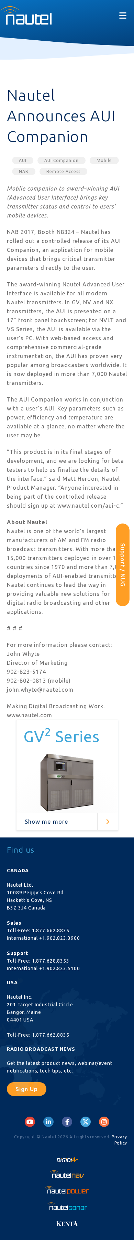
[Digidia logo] (67, 1157)
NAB (24, 171)
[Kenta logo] (67, 1221)
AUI (22, 160)
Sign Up (26, 1089)
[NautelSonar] (67, 1205)
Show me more (46, 821)
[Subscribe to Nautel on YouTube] (29, 1121)
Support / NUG (123, 565)
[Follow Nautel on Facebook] (67, 1121)
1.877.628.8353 (50, 961)
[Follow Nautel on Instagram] (104, 1121)
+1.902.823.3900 (59, 938)
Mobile (104, 160)
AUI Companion (61, 160)
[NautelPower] (67, 1190)
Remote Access (63, 171)
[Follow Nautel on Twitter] (85, 1121)
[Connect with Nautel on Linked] (48, 1121)
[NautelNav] (67, 1173)
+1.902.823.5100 (59, 968)
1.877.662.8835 (50, 930)
